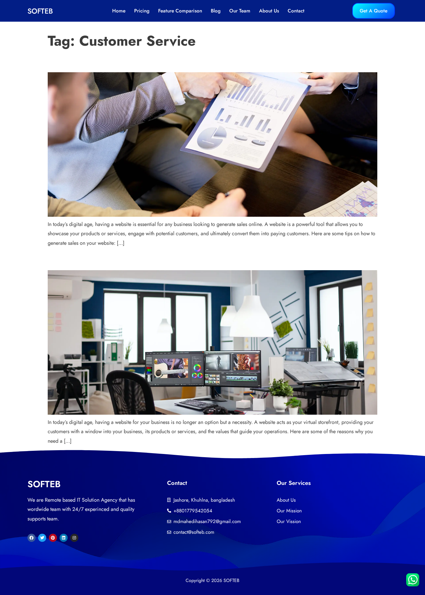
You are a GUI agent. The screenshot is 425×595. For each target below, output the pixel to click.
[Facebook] (31, 538)
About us (269, 10)
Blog (216, 10)
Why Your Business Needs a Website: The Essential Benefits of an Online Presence (138, 260)
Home (118, 10)
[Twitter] (42, 538)
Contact (296, 10)
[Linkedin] (64, 538)
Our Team (239, 10)
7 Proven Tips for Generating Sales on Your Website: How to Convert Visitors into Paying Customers (158, 62)
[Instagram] (74, 538)
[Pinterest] (53, 538)
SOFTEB (40, 11)
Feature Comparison (180, 10)
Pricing (141, 10)
